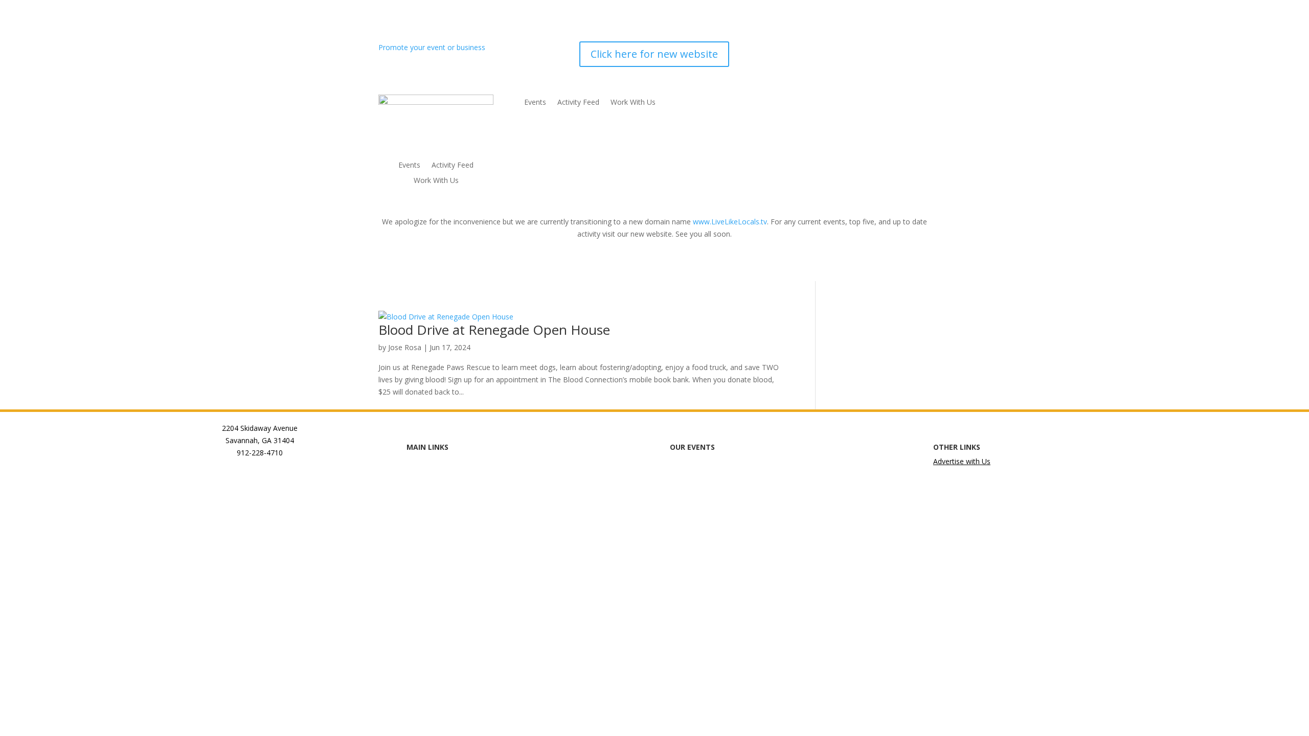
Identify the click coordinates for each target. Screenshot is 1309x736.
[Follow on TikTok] (902, 49)
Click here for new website (654, 54)
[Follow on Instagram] (861, 49)
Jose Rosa (404, 347)
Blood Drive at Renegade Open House (494, 329)
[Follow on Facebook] (840, 49)
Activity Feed (452, 166)
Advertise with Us (961, 461)
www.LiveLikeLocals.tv (730, 221)
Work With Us (436, 181)
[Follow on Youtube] (922, 49)
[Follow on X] (881, 49)
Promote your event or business (432, 47)
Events (409, 166)
